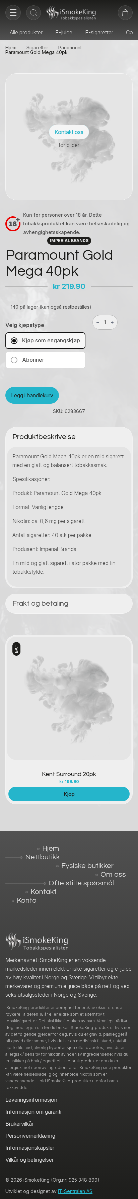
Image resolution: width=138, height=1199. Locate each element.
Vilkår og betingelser (29, 1159)
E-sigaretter (99, 32)
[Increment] (112, 322)
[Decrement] (97, 322)
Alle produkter (26, 32)
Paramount (70, 47)
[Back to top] (128, 1189)
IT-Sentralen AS (75, 1191)
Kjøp (69, 794)
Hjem (10, 47)
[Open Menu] (13, 12)
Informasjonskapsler (29, 1147)
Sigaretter (37, 47)
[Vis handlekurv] (125, 12)
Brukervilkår (19, 1123)
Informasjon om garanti (33, 1111)
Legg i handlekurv (32, 395)
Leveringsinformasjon (31, 1099)
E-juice (63, 32)
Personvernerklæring (30, 1135)
